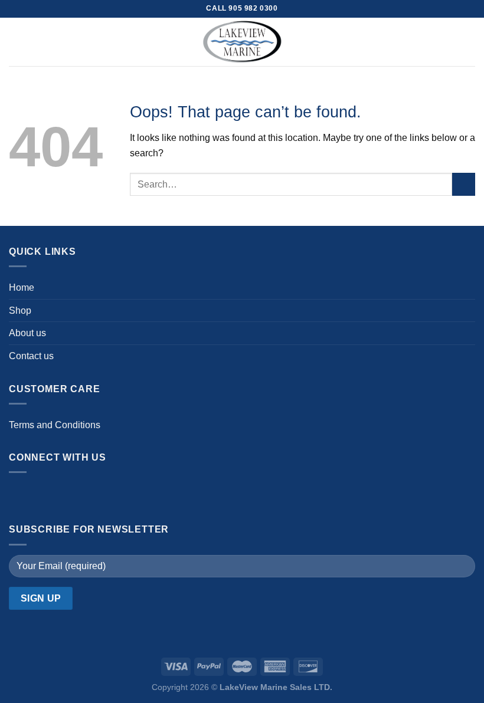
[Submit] (463, 184)
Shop (20, 310)
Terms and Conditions (54, 425)
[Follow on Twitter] (68, 495)
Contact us (31, 356)
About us (27, 333)
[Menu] (16, 41)
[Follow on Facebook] (21, 495)
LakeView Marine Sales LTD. (276, 687)
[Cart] (469, 42)
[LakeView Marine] (242, 42)
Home (21, 287)
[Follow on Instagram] (45, 495)
